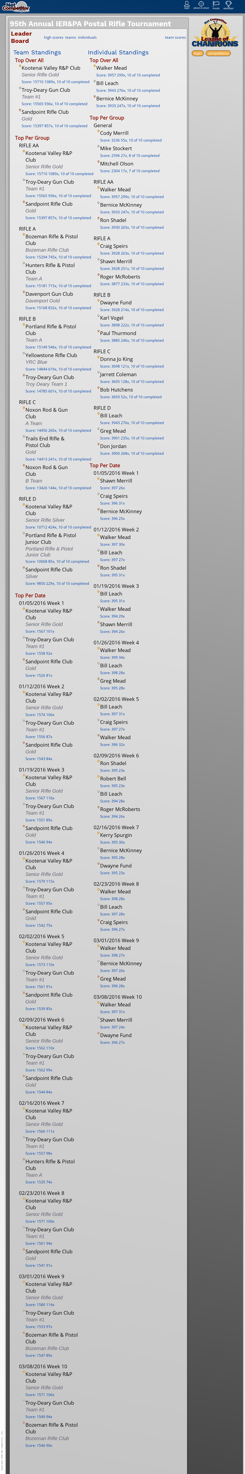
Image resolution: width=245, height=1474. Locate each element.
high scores (53, 37)
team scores (175, 37)
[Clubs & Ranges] (201, 5)
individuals (87, 37)
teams (70, 37)
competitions (218, 53)
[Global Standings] (228, 6)
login (198, 53)
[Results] (216, 6)
